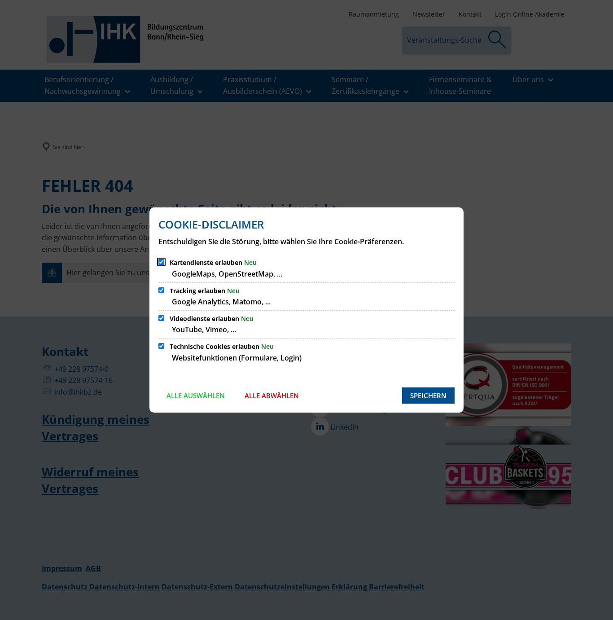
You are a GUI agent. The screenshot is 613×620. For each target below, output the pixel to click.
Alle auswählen (195, 395)
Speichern (428, 395)
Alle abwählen (272, 395)
